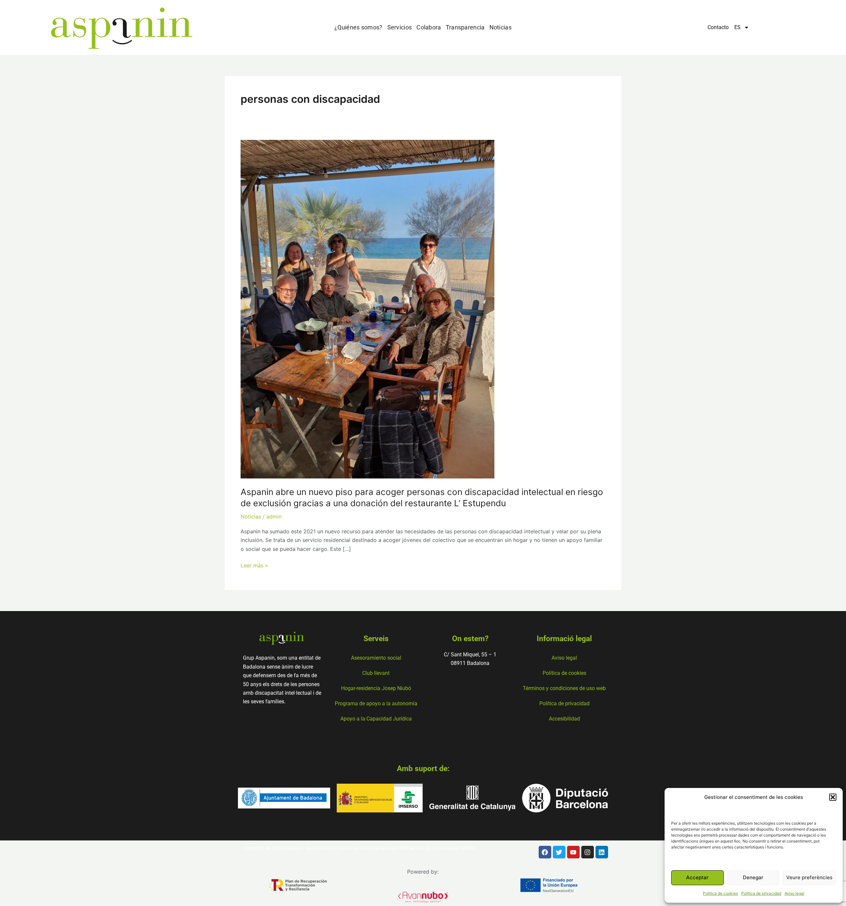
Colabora (428, 27)
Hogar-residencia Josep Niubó (376, 688)
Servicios (399, 27)
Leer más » (254, 565)
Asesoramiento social (376, 658)
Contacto (718, 27)
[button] (832, 797)
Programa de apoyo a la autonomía (376, 703)
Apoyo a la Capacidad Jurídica (376, 719)
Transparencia (465, 27)
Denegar (753, 877)
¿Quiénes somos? (358, 27)
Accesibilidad (564, 719)
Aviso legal (794, 893)
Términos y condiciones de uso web (564, 688)
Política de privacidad (761, 893)
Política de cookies (720, 893)
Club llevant (376, 673)
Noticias (500, 27)
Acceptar (697, 877)
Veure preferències (809, 877)
